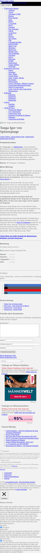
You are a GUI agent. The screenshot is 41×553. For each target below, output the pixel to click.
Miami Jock (12, 50)
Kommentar (4, 323)
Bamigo (11, 16)
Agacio (10, 12)
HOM (10, 35)
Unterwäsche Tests (14, 113)
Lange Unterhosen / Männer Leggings (21, 83)
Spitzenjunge (12, 63)
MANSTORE (13, 44)
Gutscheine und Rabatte (16, 119)
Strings (10, 70)
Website (2, 348)
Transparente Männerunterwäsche (19, 85)
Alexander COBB (14, 14)
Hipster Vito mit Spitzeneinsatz (13, 304)
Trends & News (9, 108)
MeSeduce (11, 48)
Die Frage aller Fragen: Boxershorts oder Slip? (21, 436)
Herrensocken (13, 91)
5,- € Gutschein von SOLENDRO (17, 444)
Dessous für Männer (15, 110)
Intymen (11, 37)
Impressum (7, 475)
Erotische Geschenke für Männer (19, 115)
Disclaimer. (2, 469)
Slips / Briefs (12, 74)
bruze (10, 20)
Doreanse (11, 27)
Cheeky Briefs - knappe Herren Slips (12, 137)
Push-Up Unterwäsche (15, 87)
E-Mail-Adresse (6, 344)
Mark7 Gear (12, 46)
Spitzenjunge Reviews (7, 139)
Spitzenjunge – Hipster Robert (13, 309)
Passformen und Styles (11, 68)
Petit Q (10, 57)
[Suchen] (22, 361)
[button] (6, 286)
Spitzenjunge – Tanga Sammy (13, 308)
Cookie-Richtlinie (21, 489)
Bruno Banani (13, 18)
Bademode (7, 93)
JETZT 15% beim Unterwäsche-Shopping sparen (22, 438)
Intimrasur (11, 117)
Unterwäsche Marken (11, 8)
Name (2, 340)
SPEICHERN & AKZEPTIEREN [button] (11, 552)
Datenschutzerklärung (11, 476)
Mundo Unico (13, 52)
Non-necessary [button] (5, 539)
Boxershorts (12, 80)
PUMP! (11, 61)
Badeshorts (12, 97)
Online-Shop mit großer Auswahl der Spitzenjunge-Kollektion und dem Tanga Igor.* (18, 237)
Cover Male (12, 23)
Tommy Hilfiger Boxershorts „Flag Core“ (19, 442)
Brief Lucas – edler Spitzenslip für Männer (16, 306)
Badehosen (12, 98)
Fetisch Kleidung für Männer (15, 440)
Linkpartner (8, 473)
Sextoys (6, 102)
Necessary (6, 527)
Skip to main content (7, 1)
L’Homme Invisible (14, 42)
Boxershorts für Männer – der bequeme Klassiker (22, 446)
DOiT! (10, 25)
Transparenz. (14, 466)
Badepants (11, 95)
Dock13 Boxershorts (13, 434)
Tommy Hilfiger (13, 65)
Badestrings (12, 100)
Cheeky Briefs (13, 76)
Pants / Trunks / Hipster (16, 78)
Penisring (11, 104)
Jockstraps (11, 72)
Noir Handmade (13, 53)
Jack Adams (12, 38)
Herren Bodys (13, 82)
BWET (10, 22)
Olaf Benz (11, 55)
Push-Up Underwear (23, 222)
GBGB (10, 31)
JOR (9, 40)
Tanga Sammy (5, 179)
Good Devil (12, 33)
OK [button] (30, 489)
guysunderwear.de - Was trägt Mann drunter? (20, 482)
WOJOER (11, 67)
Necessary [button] (3, 525)
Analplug (11, 106)
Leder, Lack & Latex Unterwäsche (19, 89)
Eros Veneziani (13, 29)
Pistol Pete (11, 59)
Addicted (11, 10)
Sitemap (7, 478)
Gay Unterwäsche (14, 112)
